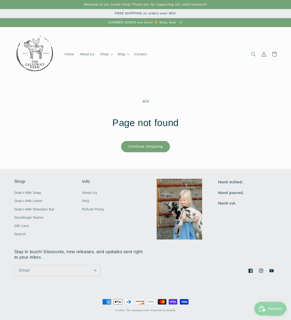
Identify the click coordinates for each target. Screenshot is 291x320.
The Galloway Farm (138, 310)
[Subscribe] (94, 270)
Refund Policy (93, 209)
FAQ (85, 201)
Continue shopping (145, 146)
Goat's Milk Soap (27, 192)
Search (20, 234)
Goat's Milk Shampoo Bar (34, 209)
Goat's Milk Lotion (28, 201)
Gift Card (21, 226)
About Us (89, 192)
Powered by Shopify (163, 310)
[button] (106, 54)
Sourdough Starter (29, 217)
